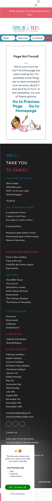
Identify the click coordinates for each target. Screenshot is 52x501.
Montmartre (12, 294)
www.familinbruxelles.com (19, 416)
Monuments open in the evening (22, 236)
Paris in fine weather (16, 257)
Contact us (11, 432)
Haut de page (45, 482)
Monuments (12, 320)
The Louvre (12, 283)
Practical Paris (13, 226)
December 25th (14, 406)
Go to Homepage (27, 108)
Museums (11, 316)
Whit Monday (13, 387)
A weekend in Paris (15, 212)
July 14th (10, 391)
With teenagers (14, 194)
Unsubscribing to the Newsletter (22, 442)
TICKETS (10, 200)
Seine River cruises (15, 287)
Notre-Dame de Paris (17, 290)
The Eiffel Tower (14, 279)
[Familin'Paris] (26, 27)
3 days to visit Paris (16, 216)
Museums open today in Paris (21, 232)
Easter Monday (14, 376)
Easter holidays (14, 358)
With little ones (13, 187)
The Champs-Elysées (17, 298)
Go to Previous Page (26, 104)
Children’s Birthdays (16, 339)
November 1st (13, 399)
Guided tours (12, 327)
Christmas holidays (16, 369)
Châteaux (11, 323)
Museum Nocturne (15, 240)
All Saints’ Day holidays (18, 365)
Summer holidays (15, 361)
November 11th (13, 402)
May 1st (10, 380)
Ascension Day (13, 384)
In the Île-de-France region (19, 264)
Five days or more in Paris (19, 219)
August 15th (12, 395)
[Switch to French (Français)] (36, 5)
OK (47, 38)
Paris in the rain (14, 260)
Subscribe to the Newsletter (20, 438)
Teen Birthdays (13, 342)
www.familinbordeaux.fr (18, 412)
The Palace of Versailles (18, 302)
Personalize (18, 493)
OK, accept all (18, 487)
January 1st (12, 373)
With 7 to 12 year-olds (17, 190)
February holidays (15, 354)
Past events (12, 268)
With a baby (12, 183)
